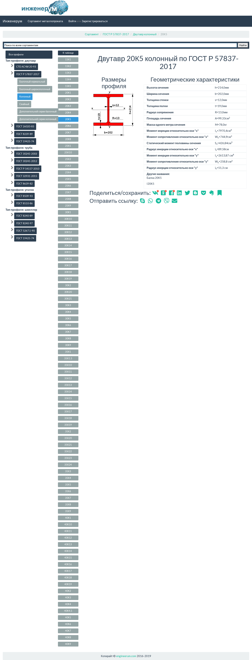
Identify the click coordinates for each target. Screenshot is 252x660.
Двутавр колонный (144, 34)
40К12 (68, 537)
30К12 (68, 232)
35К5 (68, 484)
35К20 (68, 438)
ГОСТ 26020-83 (25, 126)
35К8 (68, 504)
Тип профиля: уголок (20, 189)
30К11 (68, 225)
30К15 (68, 252)
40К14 (68, 550)
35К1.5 (68, 358)
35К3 (68, 471)
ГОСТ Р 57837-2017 (116, 34)
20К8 (68, 139)
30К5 (68, 318)
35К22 (68, 451)
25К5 (68, 179)
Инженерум (12, 21)
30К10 (68, 218)
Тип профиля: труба (19, 147)
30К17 (68, 265)
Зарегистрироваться (95, 21)
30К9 (68, 345)
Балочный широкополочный (34, 89)
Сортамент (92, 34)
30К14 (68, 245)
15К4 (68, 79)
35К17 (68, 411)
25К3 (68, 165)
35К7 (68, 497)
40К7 (68, 630)
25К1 (68, 145)
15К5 (68, 86)
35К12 (68, 378)
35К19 (68, 424)
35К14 (68, 391)
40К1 (68, 517)
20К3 (68, 105)
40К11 (68, 531)
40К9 (68, 643)
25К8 (68, 198)
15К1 (68, 59)
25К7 (68, 192)
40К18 (68, 577)
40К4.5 (68, 610)
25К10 (68, 152)
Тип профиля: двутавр (21, 60)
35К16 (68, 404)
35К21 (68, 444)
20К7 (68, 132)
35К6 (68, 491)
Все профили (16, 54)
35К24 (68, 464)
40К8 (68, 637)
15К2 (68, 66)
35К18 (68, 418)
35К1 (68, 351)
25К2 (68, 159)
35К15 (68, 398)
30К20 (68, 291)
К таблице (68, 52)
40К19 (68, 584)
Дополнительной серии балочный (37, 111)
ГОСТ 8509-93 (24, 195)
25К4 (68, 172)
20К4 (68, 112)
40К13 (68, 544)
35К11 (68, 371)
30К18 (68, 271)
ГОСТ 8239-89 (24, 133)
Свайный (24, 104)
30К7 (68, 331)
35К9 (68, 511)
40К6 (68, 624)
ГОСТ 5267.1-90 (25, 230)
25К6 (68, 185)
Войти (72, 21)
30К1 (68, 212)
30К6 (68, 325)
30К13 (68, 238)
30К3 (68, 305)
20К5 (68, 119)
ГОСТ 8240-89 (24, 215)
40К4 (68, 604)
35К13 (68, 384)
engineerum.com (126, 656)
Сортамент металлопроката (45, 21)
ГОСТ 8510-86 (24, 203)
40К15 (68, 557)
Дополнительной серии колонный (37, 119)
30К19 (68, 278)
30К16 (68, 258)
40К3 (68, 597)
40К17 (68, 570)
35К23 (68, 457)
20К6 (68, 125)
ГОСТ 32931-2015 (26, 176)
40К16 (68, 564)
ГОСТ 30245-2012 (26, 161)
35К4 (68, 477)
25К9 (68, 205)
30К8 (68, 338)
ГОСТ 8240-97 (24, 223)
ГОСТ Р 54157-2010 (27, 168)
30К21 (68, 298)
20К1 (68, 92)
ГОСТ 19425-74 (25, 141)
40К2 (68, 590)
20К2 (68, 99)
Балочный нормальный (32, 81)
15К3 (68, 72)
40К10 (68, 524)
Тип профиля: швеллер (21, 209)
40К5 (68, 617)
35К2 (68, 431)
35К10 (68, 364)
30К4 (68, 311)
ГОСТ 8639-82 (24, 183)
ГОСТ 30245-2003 (26, 153)
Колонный (24, 96)
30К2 (68, 285)
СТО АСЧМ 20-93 (26, 66)
